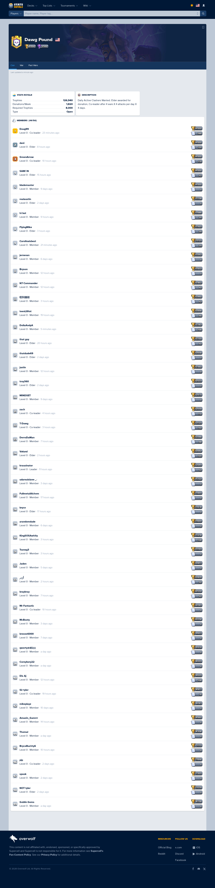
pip (21, 760)
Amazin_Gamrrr (29, 718)
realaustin (25, 199)
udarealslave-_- (28, 479)
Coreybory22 (27, 661)
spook (23, 774)
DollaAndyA (26, 325)
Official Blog (164, 847)
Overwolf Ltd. (23, 868)
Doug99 (24, 129)
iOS (197, 847)
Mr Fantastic (27, 605)
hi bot (23, 213)
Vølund (24, 451)
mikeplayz (25, 704)
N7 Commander (29, 283)
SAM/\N (24, 171)
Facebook (180, 860)
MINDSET (25, 395)
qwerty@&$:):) (28, 647)
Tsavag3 (24, 549)
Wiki (85, 5)
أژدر (22, 577)
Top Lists (47, 5)
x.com (178, 847)
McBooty (25, 619)
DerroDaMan (27, 437)
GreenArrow (27, 157)
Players (14, 13)
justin (23, 367)
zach (22, 409)
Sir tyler (24, 690)
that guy (24, 339)
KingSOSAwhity (29, 535)
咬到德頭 (25, 297)
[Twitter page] (204, 869)
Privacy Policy (49, 854)
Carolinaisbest (28, 241)
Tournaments (68, 5)
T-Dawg (24, 423)
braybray (25, 591)
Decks (30, 5)
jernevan (24, 255)
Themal (24, 732)
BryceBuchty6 (28, 746)
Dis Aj (23, 676)
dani (22, 143)
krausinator (26, 465)
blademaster (27, 185)
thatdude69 (26, 353)
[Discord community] (199, 869)
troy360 (24, 381)
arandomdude (27, 521)
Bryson (24, 269)
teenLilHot (25, 311)
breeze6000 (27, 633)
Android (200, 853)
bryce (23, 507)
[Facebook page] (193, 869)
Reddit (161, 853)
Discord (179, 853)
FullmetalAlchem (29, 493)
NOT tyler (25, 788)
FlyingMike (26, 227)
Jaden (23, 563)
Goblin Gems (27, 802)
